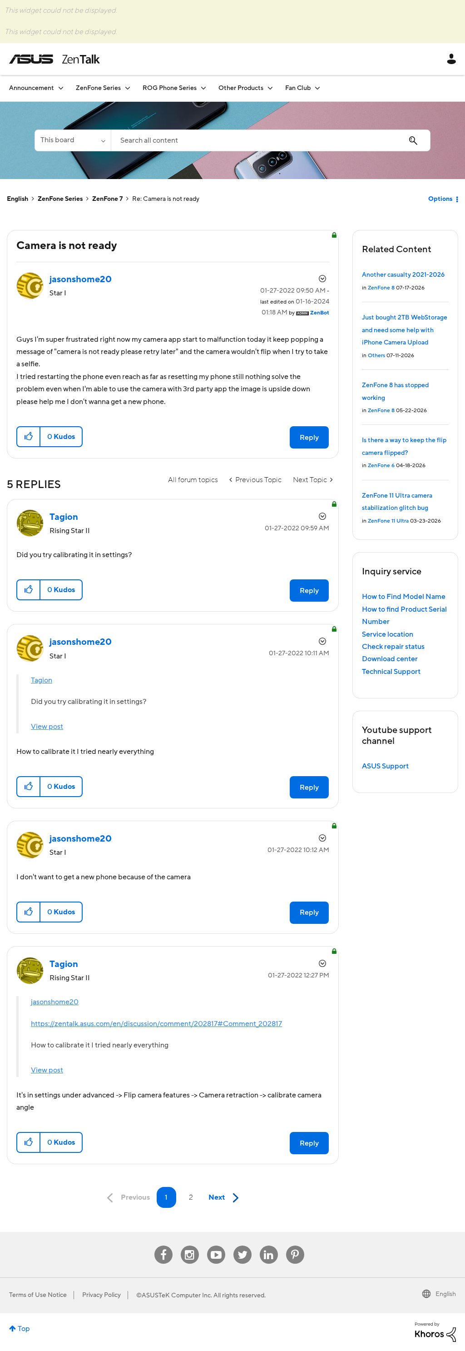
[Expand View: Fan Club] (317, 88)
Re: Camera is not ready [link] (165, 199)
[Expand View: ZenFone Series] (127, 88)
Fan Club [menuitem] (298, 88)
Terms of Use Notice (38, 1295)
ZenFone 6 (381, 465)
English (17, 199)
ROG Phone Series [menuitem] (170, 88)
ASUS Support (385, 766)
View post (47, 726)
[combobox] (270, 140)
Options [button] (440, 199)
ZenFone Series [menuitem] (98, 88)
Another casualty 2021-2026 (403, 275)
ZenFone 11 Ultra (388, 521)
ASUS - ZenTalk (54, 59)
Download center (390, 658)
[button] (28, 436)
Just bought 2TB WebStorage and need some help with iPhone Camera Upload (404, 330)
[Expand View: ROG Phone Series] (203, 88)
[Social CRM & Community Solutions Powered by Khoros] (435, 1331)
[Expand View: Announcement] (60, 88)
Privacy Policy (101, 1295)
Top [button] (24, 1328)
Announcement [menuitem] (31, 88)
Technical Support (391, 671)
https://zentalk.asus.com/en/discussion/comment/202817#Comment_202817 (156, 1023)
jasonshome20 (55, 1002)
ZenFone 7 (107, 199)
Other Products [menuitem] (240, 88)
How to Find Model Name (403, 596)
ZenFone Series (60, 199)
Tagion (41, 680)
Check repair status (393, 646)
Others (376, 355)
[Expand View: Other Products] (270, 88)
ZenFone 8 (381, 287)
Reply (309, 437)
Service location (387, 634)
